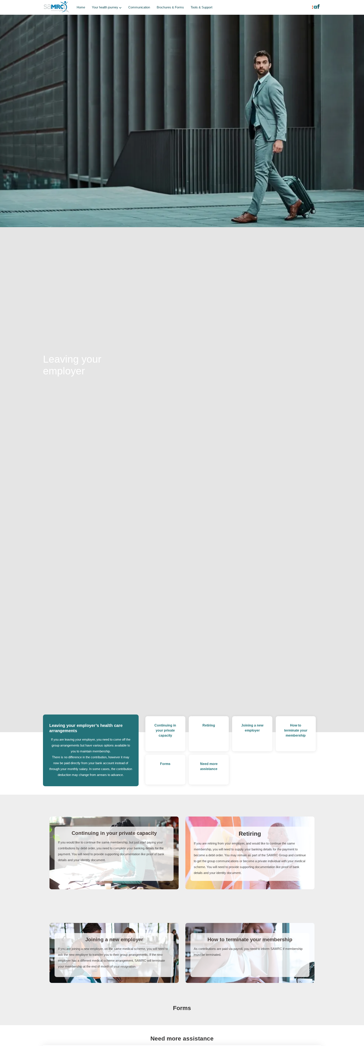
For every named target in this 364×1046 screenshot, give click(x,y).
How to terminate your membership (295, 730)
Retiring (208, 725)
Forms (165, 764)
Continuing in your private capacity (165, 730)
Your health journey (105, 7)
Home (81, 7)
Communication (139, 7)
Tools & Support (201, 7)
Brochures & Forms (170, 7)
